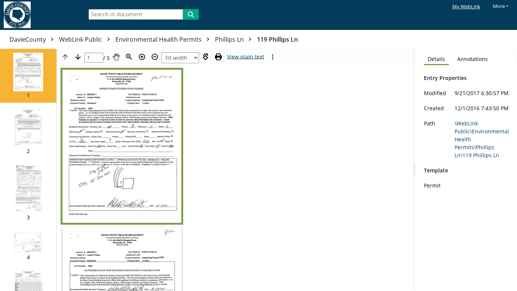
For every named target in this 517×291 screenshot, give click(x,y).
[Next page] (78, 56)
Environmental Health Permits (159, 39)
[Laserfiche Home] (40, 15)
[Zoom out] (154, 56)
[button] (28, 76)
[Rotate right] (205, 56)
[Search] (191, 14)
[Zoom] (129, 56)
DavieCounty (28, 39)
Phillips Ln (230, 39)
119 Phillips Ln (277, 39)
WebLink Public (81, 39)
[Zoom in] (141, 56)
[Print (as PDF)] (218, 56)
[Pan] (116, 56)
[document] (466, 170)
